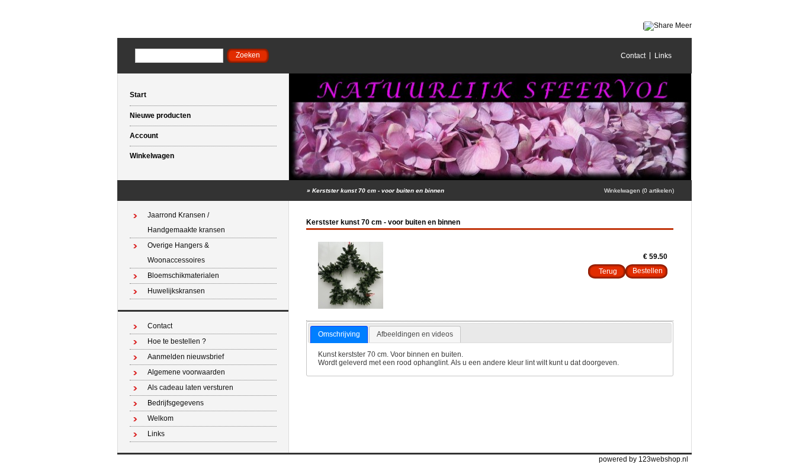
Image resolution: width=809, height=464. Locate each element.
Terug (608, 271)
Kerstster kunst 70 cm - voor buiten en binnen (378, 190)
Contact (633, 55)
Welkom (160, 418)
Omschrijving (339, 334)
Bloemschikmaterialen (183, 275)
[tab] (339, 335)
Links (663, 55)
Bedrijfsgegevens (175, 403)
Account (144, 136)
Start (138, 95)
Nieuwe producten (160, 115)
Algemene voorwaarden (186, 372)
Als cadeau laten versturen (190, 387)
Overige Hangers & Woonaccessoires (178, 252)
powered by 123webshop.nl (643, 459)
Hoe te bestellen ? (176, 341)
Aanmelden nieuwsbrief (185, 357)
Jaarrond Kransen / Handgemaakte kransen (186, 222)
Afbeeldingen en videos (415, 334)
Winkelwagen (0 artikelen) (639, 190)
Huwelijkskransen (176, 291)
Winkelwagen (152, 156)
